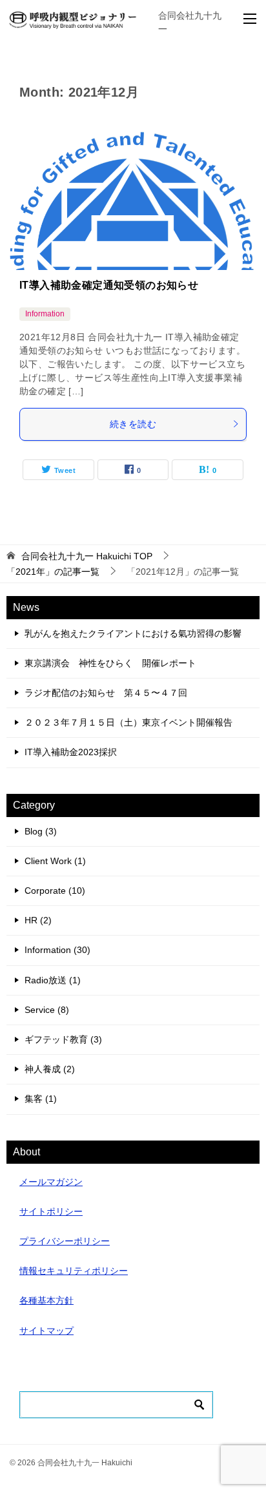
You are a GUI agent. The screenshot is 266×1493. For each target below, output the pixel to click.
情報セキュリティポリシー (73, 1271)
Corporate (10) (55, 890)
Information (45, 313)
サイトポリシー (51, 1211)
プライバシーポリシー (64, 1241)
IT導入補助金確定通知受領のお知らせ (108, 285)
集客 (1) (41, 1098)
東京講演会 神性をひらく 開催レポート (110, 663)
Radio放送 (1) (53, 980)
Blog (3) (41, 831)
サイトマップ (46, 1330)
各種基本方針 (46, 1300)
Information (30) (57, 950)
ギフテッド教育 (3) (63, 1039)
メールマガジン (51, 1182)
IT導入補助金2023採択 (71, 752)
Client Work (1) (55, 861)
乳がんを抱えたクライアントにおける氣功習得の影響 (133, 633)
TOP (86, 556)
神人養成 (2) (50, 1069)
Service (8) (47, 1010)
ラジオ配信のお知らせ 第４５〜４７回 (106, 693)
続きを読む (133, 424)
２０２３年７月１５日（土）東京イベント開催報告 (128, 722)
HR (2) (38, 920)
